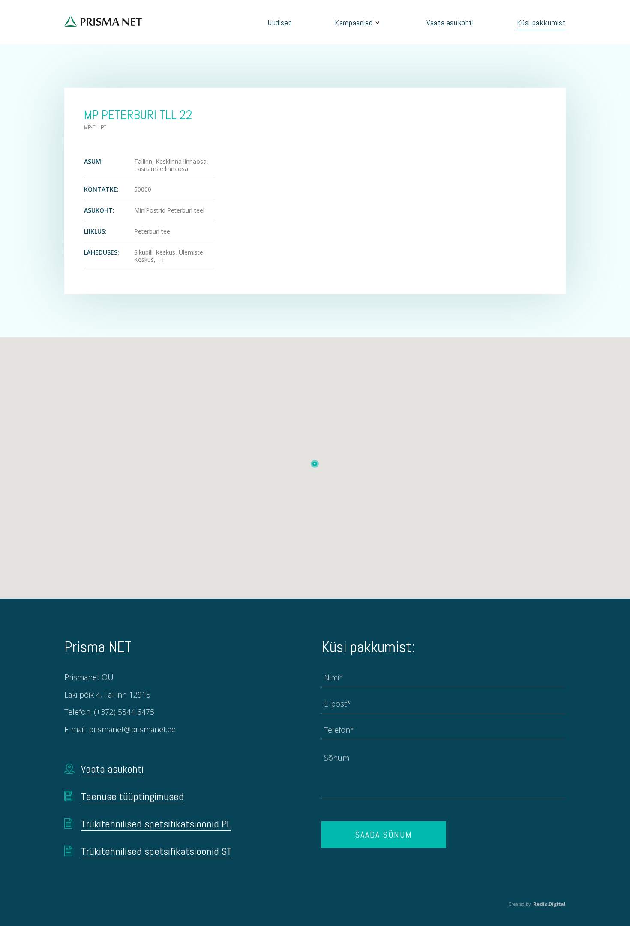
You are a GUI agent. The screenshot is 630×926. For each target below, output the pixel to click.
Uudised (280, 22)
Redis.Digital (549, 904)
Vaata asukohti (450, 22)
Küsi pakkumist (541, 22)
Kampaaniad (353, 22)
